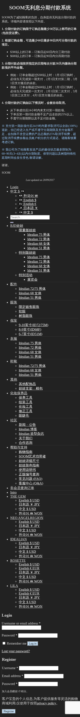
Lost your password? (16, 651)
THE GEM (18, 496)
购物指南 (25, 452)
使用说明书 (27, 470)
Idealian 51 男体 (38, 248)
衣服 (13, 338)
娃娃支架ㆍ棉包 (31, 388)
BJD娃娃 (16, 225)
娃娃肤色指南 (29, 465)
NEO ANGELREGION (26, 518)
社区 (13, 420)
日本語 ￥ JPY (29, 504)
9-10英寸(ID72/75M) (33, 325)
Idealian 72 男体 (38, 239)
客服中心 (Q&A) (31, 483)
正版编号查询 (29, 474)
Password (9, 635)
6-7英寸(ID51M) (30, 334)
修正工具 (25, 411)
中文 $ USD (27, 509)
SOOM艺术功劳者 (32, 456)
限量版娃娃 (27, 230)
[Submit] (12, 222)
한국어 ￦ (30, 196)
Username (10, 668)
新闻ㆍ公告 (27, 425)
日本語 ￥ (30, 208)
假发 (13, 320)
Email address (12, 676)
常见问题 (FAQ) (30, 479)
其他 (13, 379)
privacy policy (46, 703)
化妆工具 (25, 406)
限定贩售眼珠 (29, 307)
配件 (13, 284)
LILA (14, 586)
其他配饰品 (27, 384)
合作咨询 (25, 442)
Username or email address (21, 623)
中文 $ (15, 191)
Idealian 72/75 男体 (32, 288)
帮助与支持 (18, 447)
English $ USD (29, 500)
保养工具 (25, 397)
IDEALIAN (18, 539)
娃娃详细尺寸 (29, 461)
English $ (29, 200)
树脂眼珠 (25, 316)
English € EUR (29, 568)
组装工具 (25, 402)
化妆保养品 (18, 393)
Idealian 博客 (28, 429)
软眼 (22, 311)
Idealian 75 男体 (38, 234)
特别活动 (25, 275)
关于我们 (25, 438)
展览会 (32, 279)
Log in (32, 643)
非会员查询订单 (22, 488)
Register (9, 711)
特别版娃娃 (27, 252)
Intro (13, 492)
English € (29, 204)
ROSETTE (18, 560)
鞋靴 (13, 361)
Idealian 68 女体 (38, 243)
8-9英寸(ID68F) (30, 329)
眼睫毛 (24, 415)
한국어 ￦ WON (30, 513)
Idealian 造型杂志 (31, 433)
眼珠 (13, 302)
